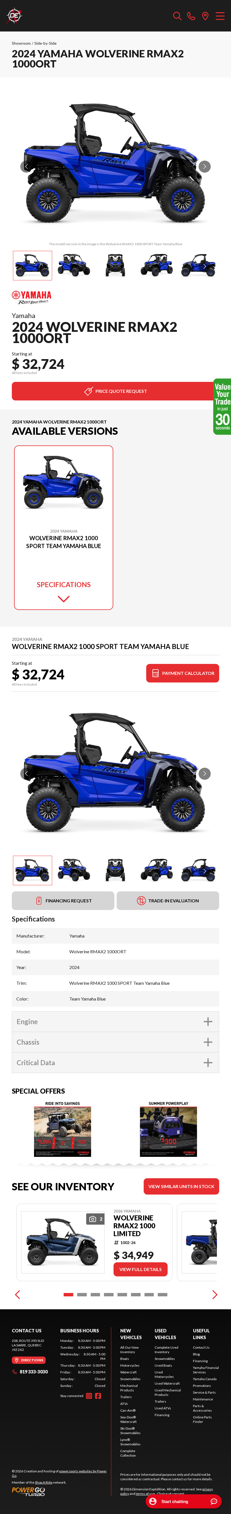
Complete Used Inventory (166, 1349)
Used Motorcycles (164, 1374)
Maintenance (203, 1399)
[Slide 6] (136, 1294)
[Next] (213, 1294)
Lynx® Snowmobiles (130, 1442)
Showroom (21, 43)
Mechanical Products (129, 1388)
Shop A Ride (43, 1482)
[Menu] (220, 15)
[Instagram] (89, 1396)
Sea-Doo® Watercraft (128, 1419)
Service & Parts (204, 1392)
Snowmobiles (130, 1379)
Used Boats (163, 1365)
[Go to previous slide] (26, 167)
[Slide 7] (149, 1294)
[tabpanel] (82, 1363)
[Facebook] (98, 1396)
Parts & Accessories (202, 1408)
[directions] (205, 16)
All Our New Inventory (129, 1349)
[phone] (191, 16)
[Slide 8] (162, 1294)
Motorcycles (129, 1365)
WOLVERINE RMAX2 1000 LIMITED (134, 1226)
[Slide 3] (95, 1294)
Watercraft (128, 1372)
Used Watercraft (167, 1383)
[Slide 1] (68, 1294)
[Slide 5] (122, 1294)
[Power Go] (61, 1491)
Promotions (202, 1386)
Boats (124, 1359)
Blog (196, 1354)
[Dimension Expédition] (14, 16)
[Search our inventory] (177, 16)
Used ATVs (163, 1408)
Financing (162, 1415)
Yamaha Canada (205, 1379)
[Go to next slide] (205, 167)
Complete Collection (128, 1453)
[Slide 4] (109, 1294)
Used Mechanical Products (168, 1392)
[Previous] (17, 1294)
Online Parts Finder (202, 1419)
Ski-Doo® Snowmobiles (130, 1430)
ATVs (124, 1404)
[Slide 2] (82, 1294)
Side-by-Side (45, 43)
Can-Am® (128, 1410)
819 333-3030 (34, 1371)
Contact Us (201, 1347)
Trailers (126, 1397)
